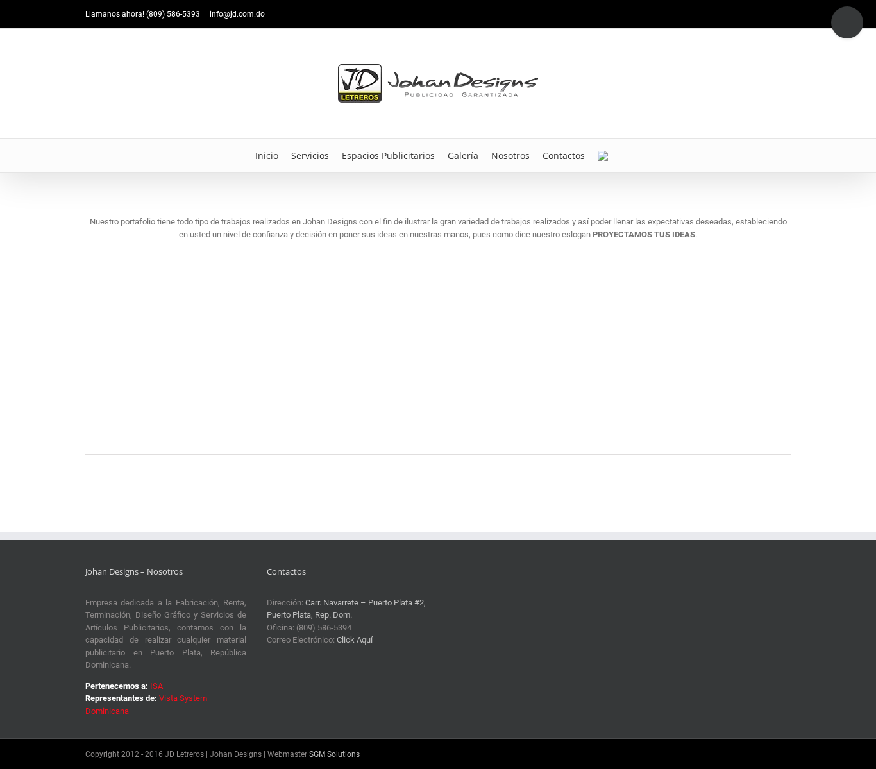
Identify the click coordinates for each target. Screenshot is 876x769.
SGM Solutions (334, 754)
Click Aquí (355, 640)
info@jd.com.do (237, 14)
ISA (156, 686)
